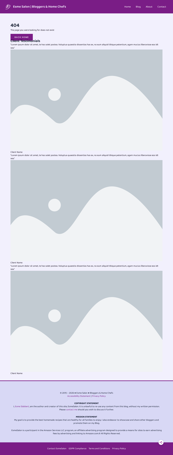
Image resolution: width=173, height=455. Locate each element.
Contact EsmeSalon (56, 448)
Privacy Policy (99, 396)
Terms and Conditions (99, 448)
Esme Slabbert (22, 406)
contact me (71, 409)
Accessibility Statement (78, 396)
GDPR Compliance (77, 448)
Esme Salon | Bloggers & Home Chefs (39, 6)
